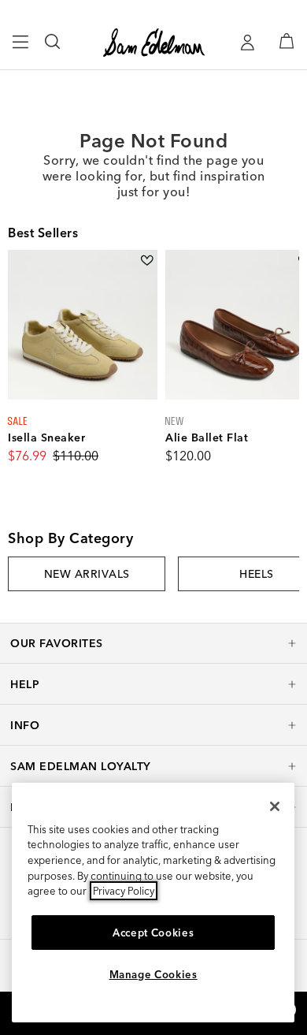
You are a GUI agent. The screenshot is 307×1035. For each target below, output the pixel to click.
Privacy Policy (123, 890)
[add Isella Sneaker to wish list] (146, 260)
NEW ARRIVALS (87, 574)
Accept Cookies (153, 932)
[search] (53, 49)
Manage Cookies (153, 974)
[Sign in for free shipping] (247, 42)
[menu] (21, 49)
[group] (86, 574)
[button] (153, 643)
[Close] (274, 806)
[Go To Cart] (286, 41)
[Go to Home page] (154, 42)
